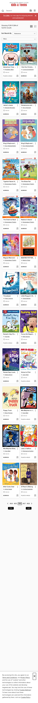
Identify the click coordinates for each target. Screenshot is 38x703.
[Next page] (31, 504)
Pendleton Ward (9, 69)
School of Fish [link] (26, 372)
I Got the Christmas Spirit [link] (27, 67)
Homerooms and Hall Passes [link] (27, 105)
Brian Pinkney (8, 413)
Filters (5, 39)
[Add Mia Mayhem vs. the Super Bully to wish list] (35, 419)
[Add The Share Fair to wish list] (35, 190)
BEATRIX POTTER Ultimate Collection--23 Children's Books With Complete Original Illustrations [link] (27, 258)
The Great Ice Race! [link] (9, 220)
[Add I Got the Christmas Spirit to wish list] (35, 76)
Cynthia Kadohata (28, 489)
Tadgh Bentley (26, 298)
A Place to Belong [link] (27, 487)
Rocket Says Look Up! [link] (10, 372)
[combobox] (14, 10)
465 (15, 504)
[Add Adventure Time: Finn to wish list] (17, 76)
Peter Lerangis (9, 298)
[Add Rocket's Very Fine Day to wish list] (17, 343)
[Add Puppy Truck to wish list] (17, 419)
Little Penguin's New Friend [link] (27, 296)
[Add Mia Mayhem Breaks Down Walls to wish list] (17, 457)
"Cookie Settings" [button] (25, 690)
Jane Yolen (26, 375)
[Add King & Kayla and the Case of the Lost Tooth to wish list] (35, 152)
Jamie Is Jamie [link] (8, 105)
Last (28, 508)
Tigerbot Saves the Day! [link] (10, 181)
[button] (31, 27)
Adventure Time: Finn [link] (10, 67)
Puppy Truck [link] (7, 410)
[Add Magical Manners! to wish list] (17, 267)
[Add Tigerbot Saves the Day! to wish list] (17, 190)
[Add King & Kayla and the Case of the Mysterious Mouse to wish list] (17, 152)
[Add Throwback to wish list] (17, 305)
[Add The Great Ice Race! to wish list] (17, 228)
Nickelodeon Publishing (11, 184)
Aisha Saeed (8, 489)
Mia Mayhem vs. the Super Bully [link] (27, 410)
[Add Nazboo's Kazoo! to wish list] (35, 228)
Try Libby (6, 16)
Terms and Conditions (9, 678)
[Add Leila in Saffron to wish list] (35, 457)
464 (11, 504)
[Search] (2, 10)
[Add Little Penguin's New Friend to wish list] (35, 305)
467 (24, 504)
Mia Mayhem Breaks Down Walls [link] (10, 449)
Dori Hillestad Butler (10, 146)
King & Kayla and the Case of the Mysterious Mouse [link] (10, 143)
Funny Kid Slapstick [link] (27, 334)
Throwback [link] (7, 296)
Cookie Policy (25, 697)
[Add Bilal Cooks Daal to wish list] (17, 495)
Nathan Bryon (8, 375)
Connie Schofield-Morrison (29, 69)
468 (28, 504)
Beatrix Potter (26, 260)
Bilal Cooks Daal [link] (8, 487)
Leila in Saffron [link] (26, 449)
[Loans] (31, 11)
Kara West (25, 413)
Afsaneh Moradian (10, 108)
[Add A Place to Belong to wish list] (35, 495)
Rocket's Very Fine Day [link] (10, 334)
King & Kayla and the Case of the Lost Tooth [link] (27, 143)
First (11, 508)
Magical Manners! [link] (9, 258)
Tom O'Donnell (27, 108)
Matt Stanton (26, 336)
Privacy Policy (25, 678)
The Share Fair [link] (26, 181)
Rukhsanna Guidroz (28, 451)
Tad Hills (7, 336)
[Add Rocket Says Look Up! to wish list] (17, 381)
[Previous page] (8, 504)
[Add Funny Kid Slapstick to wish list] (35, 343)
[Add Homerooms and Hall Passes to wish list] (35, 114)
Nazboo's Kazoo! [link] (26, 220)
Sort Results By (6, 33)
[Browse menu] (35, 10)
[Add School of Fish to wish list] (35, 381)
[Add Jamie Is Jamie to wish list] (17, 114)
